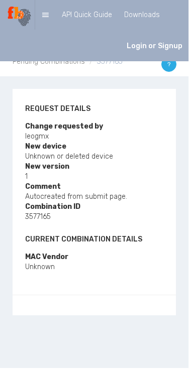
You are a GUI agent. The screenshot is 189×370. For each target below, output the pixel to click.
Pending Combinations (49, 61)
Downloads (142, 15)
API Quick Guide (87, 15)
